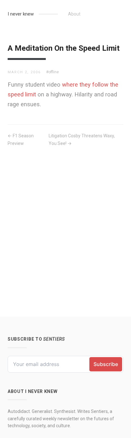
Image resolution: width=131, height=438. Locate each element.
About (74, 13)
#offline (52, 72)
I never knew (21, 14)
